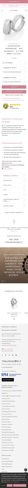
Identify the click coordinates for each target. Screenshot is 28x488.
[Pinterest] (12, 355)
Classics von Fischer (7, 414)
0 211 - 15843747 (7, 168)
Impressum (4, 471)
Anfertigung (8, 206)
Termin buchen (14, 1)
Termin (5, 335)
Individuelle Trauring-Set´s (8, 447)
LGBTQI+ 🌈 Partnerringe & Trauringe (11, 396)
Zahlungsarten (5, 458)
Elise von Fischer (6, 408)
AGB (3, 469)
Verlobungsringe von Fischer (9, 411)
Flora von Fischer (6, 403)
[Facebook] (2, 355)
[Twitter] (5, 355)
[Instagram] (9, 355)
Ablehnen (9, 485)
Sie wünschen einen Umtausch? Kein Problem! (13, 100)
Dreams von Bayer (6, 427)
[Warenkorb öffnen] (26, 10)
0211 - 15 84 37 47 (8, 349)
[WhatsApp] (25, 469)
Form (5, 194)
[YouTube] (16, 355)
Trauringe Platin (6, 398)
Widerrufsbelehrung (7, 466)
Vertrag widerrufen (8, 379)
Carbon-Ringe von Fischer (8, 406)
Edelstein (7, 185)
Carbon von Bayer (6, 421)
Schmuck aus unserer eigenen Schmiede (12, 390)
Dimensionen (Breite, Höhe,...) (11, 200)
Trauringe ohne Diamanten (8, 401)
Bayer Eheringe (5, 419)
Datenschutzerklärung (7, 461)
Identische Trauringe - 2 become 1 (10, 437)
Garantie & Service (10, 175)
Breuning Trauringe (6, 429)
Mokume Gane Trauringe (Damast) (10, 434)
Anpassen (3, 485)
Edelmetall (7, 180)
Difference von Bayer (7, 424)
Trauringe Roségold (6, 440)
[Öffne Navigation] (2, 10)
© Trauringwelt (7, 367)
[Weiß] (14, 318)
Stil (4, 190)
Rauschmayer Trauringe (7, 450)
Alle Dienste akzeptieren (20, 485)
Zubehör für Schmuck (7, 442)
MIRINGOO (5, 393)
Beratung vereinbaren (14, 91)
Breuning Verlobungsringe (8, 432)
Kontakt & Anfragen (8, 351)
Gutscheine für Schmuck (8, 445)
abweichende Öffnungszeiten (9, 345)
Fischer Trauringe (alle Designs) (9, 416)
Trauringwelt (14, 43)
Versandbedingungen (7, 464)
